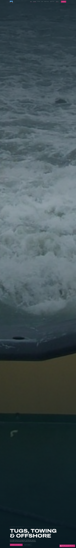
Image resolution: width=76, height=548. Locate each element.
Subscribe (63, 1)
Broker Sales (46, 1)
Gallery (38, 1)
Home (31, 1)
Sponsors (34, 1)
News (42, 1)
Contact (57, 1)
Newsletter (52, 1)
